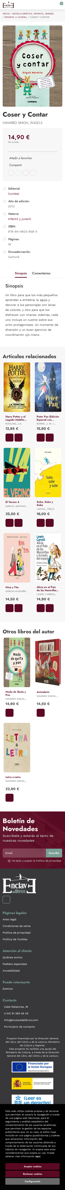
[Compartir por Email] (26, 173)
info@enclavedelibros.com (21, 1020)
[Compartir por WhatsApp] (18, 173)
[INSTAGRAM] (6, 899)
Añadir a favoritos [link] (20, 158)
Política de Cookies (15, 939)
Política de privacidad (16, 932)
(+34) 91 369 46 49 (16, 1013)
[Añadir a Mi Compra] (10, 438)
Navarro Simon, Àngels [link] (22, 122)
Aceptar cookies (32, 1166)
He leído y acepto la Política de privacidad (36, 860)
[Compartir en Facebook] (11, 173)
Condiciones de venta (16, 926)
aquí (37, 1156)
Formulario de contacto (19, 1026)
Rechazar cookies (32, 1174)
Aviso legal (9, 919)
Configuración (32, 1181)
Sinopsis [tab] (21, 273)
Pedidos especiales (15, 964)
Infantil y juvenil (15, 17)
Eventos (8, 988)
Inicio (6, 13)
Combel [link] (13, 193)
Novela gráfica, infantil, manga (33, 13)
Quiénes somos (12, 957)
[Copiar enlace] (33, 173)
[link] (18, 438)
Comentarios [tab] (41, 273)
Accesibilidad (11, 970)
